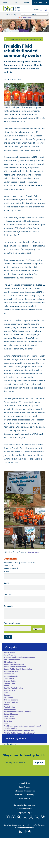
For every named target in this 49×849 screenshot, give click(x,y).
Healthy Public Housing (13, 688)
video (6, 723)
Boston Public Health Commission (18, 669)
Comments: (9, 606)
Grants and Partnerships (25, 794)
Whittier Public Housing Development (19, 733)
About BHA (25, 783)
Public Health (9, 707)
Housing (7, 695)
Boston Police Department (15, 667)
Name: (6, 571)
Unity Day (8, 721)
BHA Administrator (12, 660)
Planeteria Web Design (25, 827)
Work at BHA (24, 798)
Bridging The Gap (11, 671)
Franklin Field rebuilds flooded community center (26, 39)
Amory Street (9, 652)
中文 (16, 2)
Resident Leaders (11, 714)
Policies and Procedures (24, 791)
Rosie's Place (9, 716)
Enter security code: (12, 623)
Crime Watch (9, 679)
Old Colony (8, 697)
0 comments (33, 552)
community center (11, 676)
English (5, 2)
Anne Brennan (10, 655)
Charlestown (9, 674)
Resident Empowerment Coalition (18, 712)
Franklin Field (9, 683)
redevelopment (10, 709)
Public (6, 705)
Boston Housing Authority (14, 664)
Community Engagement (24, 805)
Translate (26, 17)
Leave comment (11, 568)
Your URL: (8, 594)
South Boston (9, 719)
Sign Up (39, 762)
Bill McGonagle (10, 662)
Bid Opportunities (24, 808)
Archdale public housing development (19, 657)
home (6, 693)
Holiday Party (9, 690)
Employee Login (24, 812)
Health (6, 686)
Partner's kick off (11, 702)
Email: (6, 583)
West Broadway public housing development (22, 726)
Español (26, 2)
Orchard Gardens (11, 700)
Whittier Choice (10, 728)
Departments (24, 787)
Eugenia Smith (10, 681)
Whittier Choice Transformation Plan (19, 731)
